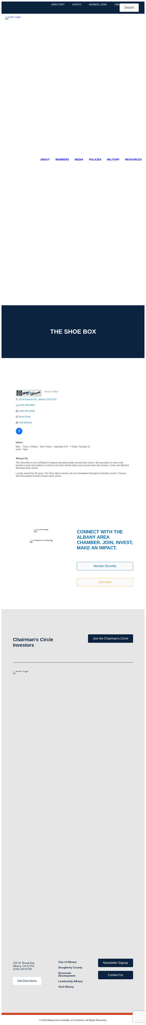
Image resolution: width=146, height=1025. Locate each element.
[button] (129, 7)
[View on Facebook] (19, 433)
